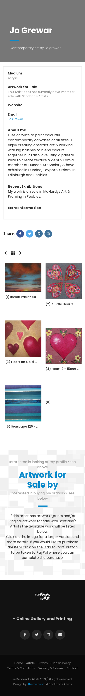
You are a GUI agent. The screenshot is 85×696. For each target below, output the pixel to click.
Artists (30, 663)
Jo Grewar (15, 119)
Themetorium (37, 684)
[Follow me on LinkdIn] (48, 635)
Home (18, 663)
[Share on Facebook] (20, 234)
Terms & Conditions (21, 668)
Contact (72, 668)
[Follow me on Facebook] (25, 635)
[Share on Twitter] (29, 234)
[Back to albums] (13, 253)
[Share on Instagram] (48, 234)
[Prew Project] (5, 252)
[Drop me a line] (60, 635)
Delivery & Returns (50, 668)
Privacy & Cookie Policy (54, 663)
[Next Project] (20, 252)
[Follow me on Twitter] (37, 635)
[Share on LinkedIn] (39, 234)
